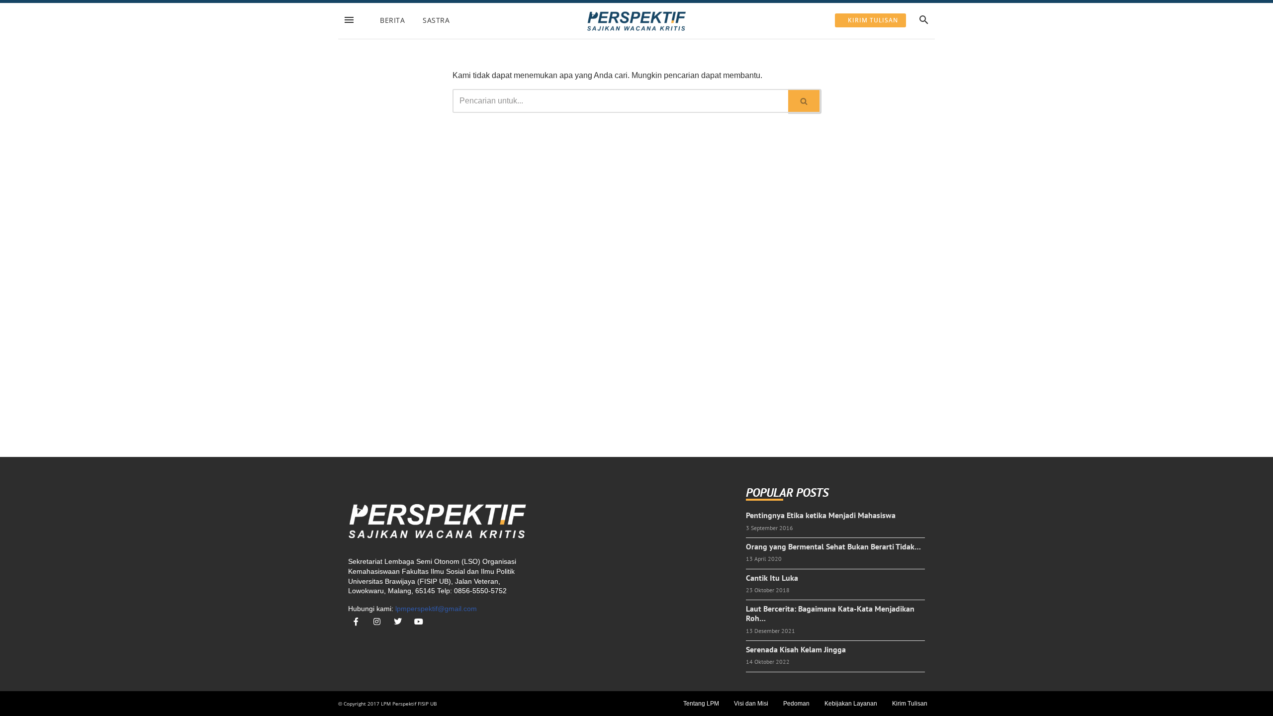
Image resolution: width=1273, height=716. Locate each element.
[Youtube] (419, 621)
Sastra (436, 20)
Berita (392, 20)
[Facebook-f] (356, 621)
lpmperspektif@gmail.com (436, 609)
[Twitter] (398, 621)
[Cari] (804, 101)
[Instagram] (377, 621)
